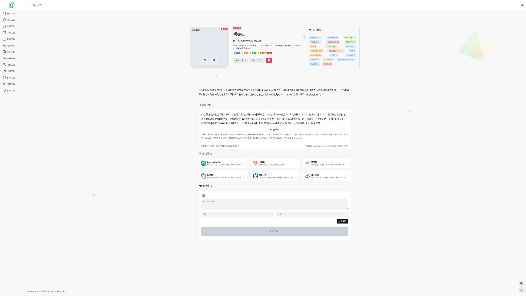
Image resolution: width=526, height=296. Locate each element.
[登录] (522, 5)
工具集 (43, 291)
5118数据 (280, 114)
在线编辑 (314, 64)
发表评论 (342, 221)
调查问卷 (279, 45)
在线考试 (252, 45)
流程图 (333, 55)
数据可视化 (315, 55)
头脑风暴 (350, 55)
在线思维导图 (316, 51)
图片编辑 (327, 64)
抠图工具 (315, 42)
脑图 (313, 46)
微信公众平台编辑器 (346, 60)
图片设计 (350, 38)
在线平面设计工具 (336, 51)
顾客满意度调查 (242, 48)
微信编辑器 (333, 42)
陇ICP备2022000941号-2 (56, 291)
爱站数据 (293, 114)
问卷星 (288, 45)
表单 (352, 51)
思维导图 (332, 38)
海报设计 (314, 60)
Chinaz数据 (308, 114)
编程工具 (315, 38)
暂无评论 (208, 185)
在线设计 (328, 60)
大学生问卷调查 (265, 45)
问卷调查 (297, 45)
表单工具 (237, 28)
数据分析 (350, 46)
